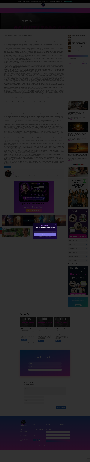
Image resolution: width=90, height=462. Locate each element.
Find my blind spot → (45, 234)
